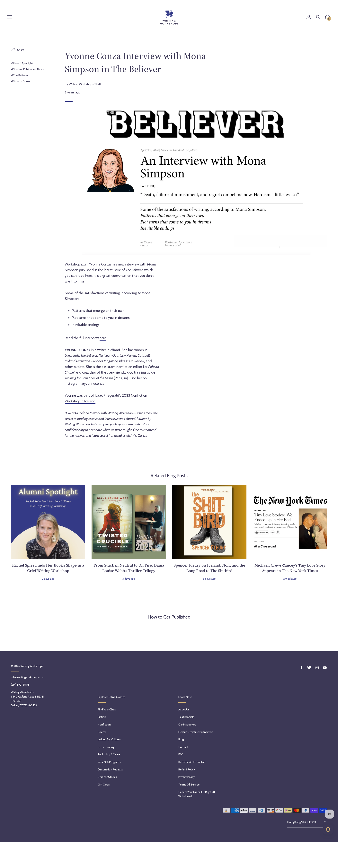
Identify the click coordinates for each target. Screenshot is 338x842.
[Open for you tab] (328, 829)
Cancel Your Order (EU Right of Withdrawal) (196, 794)
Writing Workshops (32, 666)
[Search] (318, 17)
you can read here (78, 275)
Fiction (102, 717)
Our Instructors (187, 724)
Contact (183, 747)
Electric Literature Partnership (195, 732)
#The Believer (19, 75)
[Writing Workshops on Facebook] (301, 667)
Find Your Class (107, 709)
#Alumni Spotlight (22, 63)
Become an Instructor (191, 762)
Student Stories (107, 777)
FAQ (180, 754)
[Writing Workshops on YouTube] (325, 667)
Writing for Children (109, 739)
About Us (184, 709)
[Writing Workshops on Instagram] (317, 667)
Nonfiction (104, 724)
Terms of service (189, 784)
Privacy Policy (186, 777)
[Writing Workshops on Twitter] (309, 667)
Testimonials (186, 717)
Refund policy (186, 769)
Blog (181, 739)
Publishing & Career (109, 754)
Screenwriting (106, 747)
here (103, 338)
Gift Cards (104, 784)
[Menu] (9, 17)
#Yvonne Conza (21, 81)
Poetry (102, 732)
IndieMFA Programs (109, 762)
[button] (327, 18)
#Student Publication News (27, 69)
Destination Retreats (110, 769)
